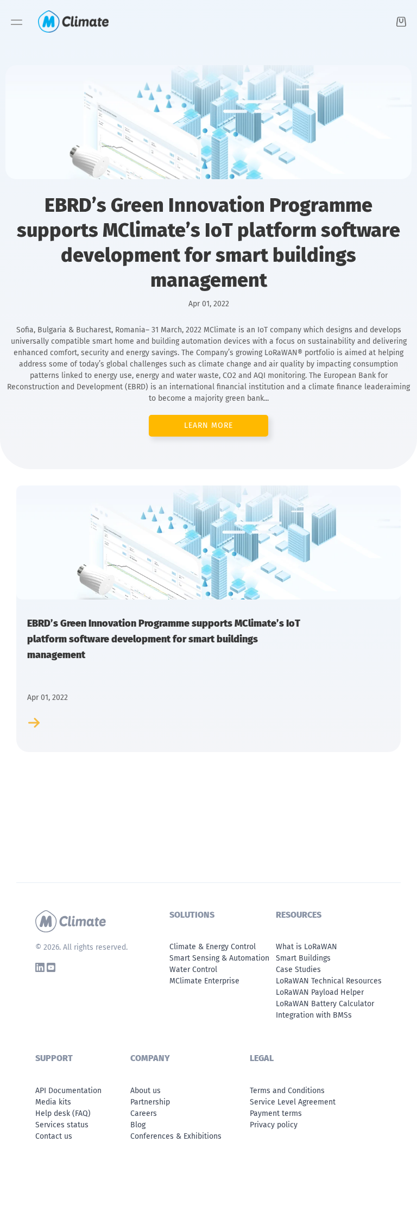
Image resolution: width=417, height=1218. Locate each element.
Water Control (193, 969)
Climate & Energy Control (212, 946)
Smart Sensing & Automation (219, 958)
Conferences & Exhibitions (176, 1136)
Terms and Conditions (287, 1090)
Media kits (53, 1102)
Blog (138, 1124)
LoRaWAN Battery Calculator (325, 1003)
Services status (62, 1124)
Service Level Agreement (293, 1102)
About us (145, 1090)
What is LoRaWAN (306, 946)
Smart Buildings (303, 958)
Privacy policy (274, 1124)
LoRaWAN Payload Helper (320, 992)
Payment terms (276, 1113)
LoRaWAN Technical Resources (329, 981)
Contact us (53, 1136)
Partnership (150, 1102)
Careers (143, 1113)
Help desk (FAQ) (63, 1113)
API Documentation (68, 1090)
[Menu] (16, 25)
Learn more (208, 425)
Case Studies (298, 969)
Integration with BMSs (314, 1015)
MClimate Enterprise (204, 981)
